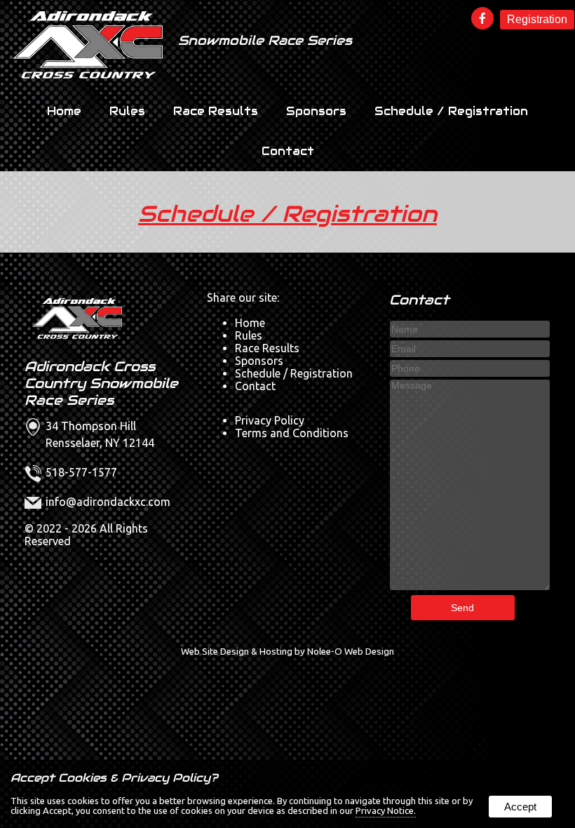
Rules (127, 111)
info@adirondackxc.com (108, 501)
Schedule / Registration (451, 111)
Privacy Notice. (386, 810)
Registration (537, 19)
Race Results (215, 111)
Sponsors (316, 111)
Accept (520, 807)
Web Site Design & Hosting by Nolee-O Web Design (287, 651)
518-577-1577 (81, 472)
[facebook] (483, 19)
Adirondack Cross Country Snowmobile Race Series (101, 383)
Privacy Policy (269, 420)
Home (64, 111)
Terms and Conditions (292, 433)
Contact (288, 151)
